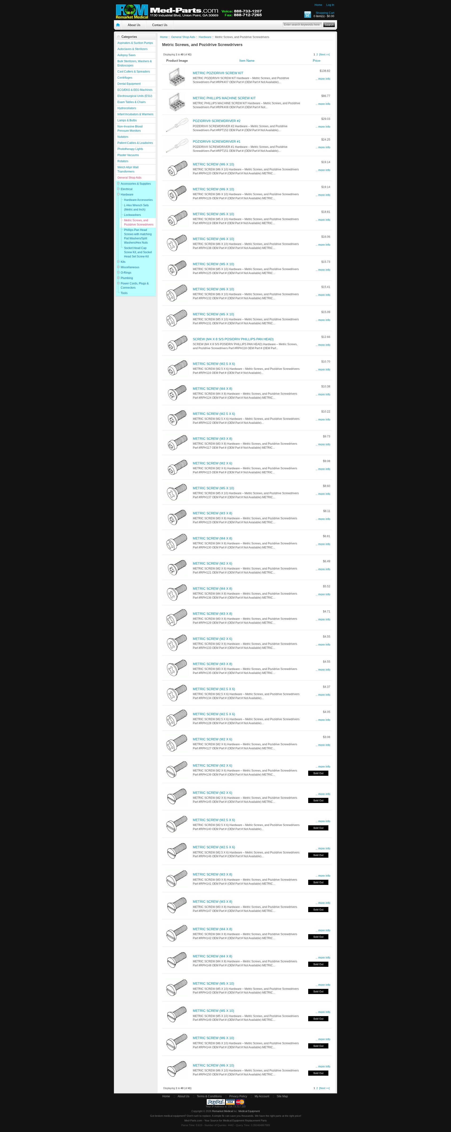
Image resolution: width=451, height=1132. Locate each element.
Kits (123, 262)
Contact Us (159, 25)
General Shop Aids (129, 177)
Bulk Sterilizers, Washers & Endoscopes (134, 63)
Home (318, 5)
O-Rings (126, 272)
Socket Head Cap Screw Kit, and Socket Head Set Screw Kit (138, 252)
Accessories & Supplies (136, 183)
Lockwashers (132, 215)
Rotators (122, 161)
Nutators (122, 136)
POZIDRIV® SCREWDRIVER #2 (217, 121)
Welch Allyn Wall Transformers (128, 169)
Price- (317, 60)
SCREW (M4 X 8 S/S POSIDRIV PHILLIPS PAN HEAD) (233, 339)
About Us (134, 25)
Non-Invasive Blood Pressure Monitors (130, 128)
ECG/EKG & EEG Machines (134, 90)
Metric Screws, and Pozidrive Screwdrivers (138, 222)
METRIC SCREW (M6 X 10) (213, 164)
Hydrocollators (126, 108)
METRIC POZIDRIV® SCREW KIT (218, 73)
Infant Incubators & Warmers (135, 114)
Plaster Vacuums (128, 155)
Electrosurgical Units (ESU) (134, 96)
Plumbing (127, 278)
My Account (262, 1096)
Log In (330, 5)
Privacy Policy (238, 1096)
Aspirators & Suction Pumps (135, 43)
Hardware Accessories (138, 200)
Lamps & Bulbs (127, 120)
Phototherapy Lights (130, 149)
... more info (322, 78)
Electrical (126, 189)
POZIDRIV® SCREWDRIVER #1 (217, 141)
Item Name (246, 60)
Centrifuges (124, 77)
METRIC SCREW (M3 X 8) (212, 438)
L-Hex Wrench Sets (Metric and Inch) (136, 207)
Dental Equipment (128, 83)
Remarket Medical (222, 1111)
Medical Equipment (249, 1111)
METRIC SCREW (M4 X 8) (212, 388)
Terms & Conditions (209, 1096)
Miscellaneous (130, 267)
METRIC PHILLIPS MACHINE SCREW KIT (224, 98)
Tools (124, 293)
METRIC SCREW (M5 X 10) (213, 214)
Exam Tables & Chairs (131, 102)
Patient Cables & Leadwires (135, 143)
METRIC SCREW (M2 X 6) (212, 463)
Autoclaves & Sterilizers (132, 49)
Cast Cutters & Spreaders (133, 71)
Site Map (282, 1096)
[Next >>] (324, 54)
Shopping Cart (325, 13)
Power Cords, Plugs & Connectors (135, 285)
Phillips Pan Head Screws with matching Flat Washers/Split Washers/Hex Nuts (138, 236)
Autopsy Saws (126, 55)
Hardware (127, 194)
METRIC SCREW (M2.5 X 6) (214, 364)
